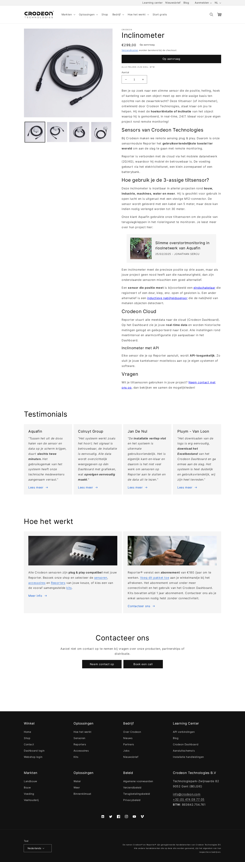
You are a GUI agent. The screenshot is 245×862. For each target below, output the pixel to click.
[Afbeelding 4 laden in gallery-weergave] (101, 132)
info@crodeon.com (187, 794)
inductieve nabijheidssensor (167, 298)
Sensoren (79, 738)
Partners (128, 744)
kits (69, 588)
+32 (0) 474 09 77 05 (188, 799)
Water (77, 781)
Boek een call (143, 664)
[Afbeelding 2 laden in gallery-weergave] (57, 132)
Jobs (126, 750)
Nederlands (34, 848)
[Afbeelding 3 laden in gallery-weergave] (79, 132)
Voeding (29, 793)
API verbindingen (184, 731)
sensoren (100, 577)
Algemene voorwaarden (138, 781)
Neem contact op (102, 664)
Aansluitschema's (184, 750)
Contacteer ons (139, 606)
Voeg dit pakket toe (154, 577)
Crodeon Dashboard (185, 744)
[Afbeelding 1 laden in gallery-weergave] (35, 132)
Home (27, 731)
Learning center (152, 2)
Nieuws (128, 738)
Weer (77, 787)
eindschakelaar (204, 287)
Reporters (58, 583)
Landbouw (30, 781)
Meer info (35, 595)
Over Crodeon (132, 731)
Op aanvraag (171, 58)
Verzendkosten (130, 50)
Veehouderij (31, 800)
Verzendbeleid (132, 787)
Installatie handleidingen (188, 756)
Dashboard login (34, 750)
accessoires (37, 583)
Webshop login (33, 756)
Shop (27, 738)
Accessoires (81, 750)
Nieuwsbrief (173, 2)
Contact (29, 744)
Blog (186, 2)
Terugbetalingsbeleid (136, 793)
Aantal (125, 72)
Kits (76, 756)
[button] (68, 14)
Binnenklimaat (82, 793)
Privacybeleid (132, 800)
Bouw (27, 787)
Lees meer (35, 487)
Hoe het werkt (82, 731)
